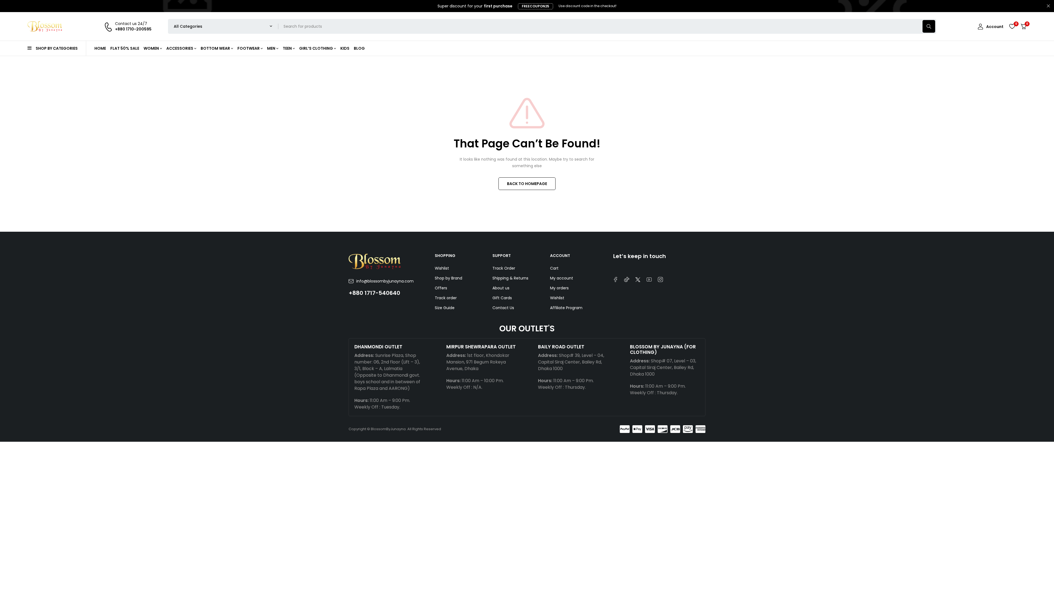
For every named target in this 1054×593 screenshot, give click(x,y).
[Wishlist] (1012, 26)
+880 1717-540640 (374, 293)
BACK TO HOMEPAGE (527, 183)
